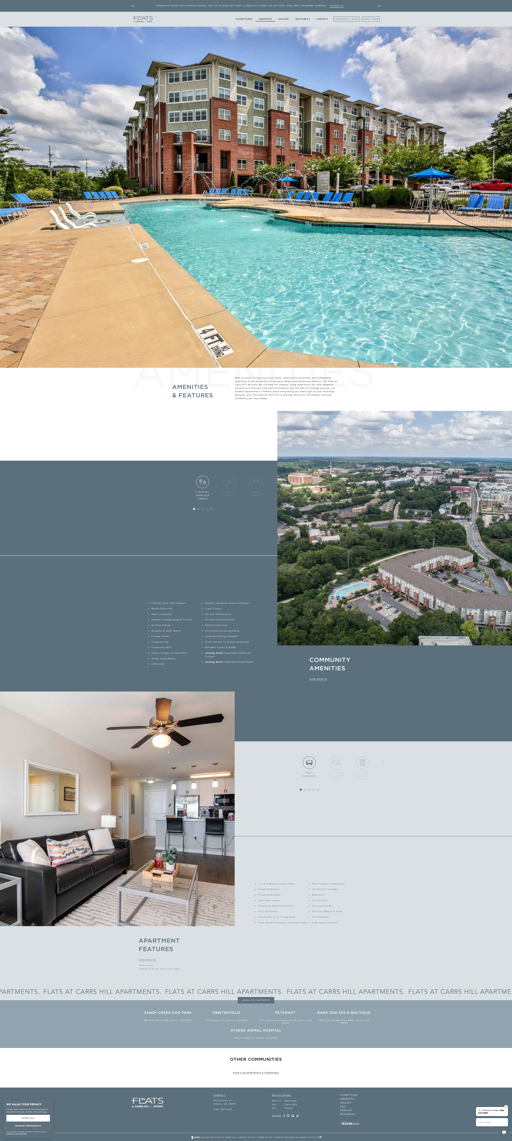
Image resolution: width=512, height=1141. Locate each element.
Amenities (265, 19)
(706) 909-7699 (222, 1109)
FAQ (342, 1106)
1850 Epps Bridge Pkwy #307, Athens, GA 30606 (344, 1021)
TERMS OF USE (265, 1137)
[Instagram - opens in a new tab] (288, 1116)
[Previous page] (133, 6)
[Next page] (379, 6)
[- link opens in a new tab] (350, 1124)
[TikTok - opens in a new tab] (297, 1116)
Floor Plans (244, 19)
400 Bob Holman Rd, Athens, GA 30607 (168, 1020)
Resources (303, 19)
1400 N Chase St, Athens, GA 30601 (256, 1038)
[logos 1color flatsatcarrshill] (147, 1110)
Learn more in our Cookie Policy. (16, 1134)
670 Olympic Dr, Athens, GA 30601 (227, 1020)
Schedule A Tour (347, 19)
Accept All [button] (28, 1118)
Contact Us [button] (337, 6)
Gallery (284, 19)
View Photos (318, 679)
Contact (322, 19)
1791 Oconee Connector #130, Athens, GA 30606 (285, 1021)
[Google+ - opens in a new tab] (293, 1116)
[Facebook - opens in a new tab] (284, 1116)
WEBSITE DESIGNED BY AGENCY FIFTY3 (295, 1137)
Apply (367, 19)
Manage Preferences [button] (28, 1126)
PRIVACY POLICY (247, 1137)
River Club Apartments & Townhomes (256, 1073)
